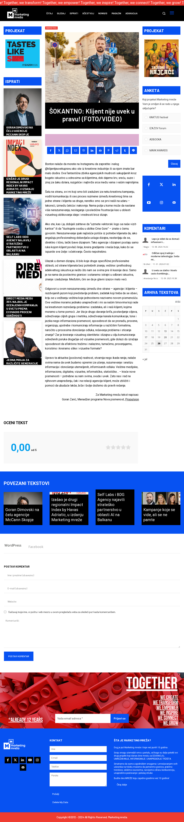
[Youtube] (148, 203)
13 (165, 331)
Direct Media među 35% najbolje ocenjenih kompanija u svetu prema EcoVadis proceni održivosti (22, 307)
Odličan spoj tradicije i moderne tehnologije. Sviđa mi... (165, 256)
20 (165, 337)
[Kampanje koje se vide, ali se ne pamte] (161, 508)
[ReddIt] (116, 150)
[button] (164, 13)
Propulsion (132, 399)
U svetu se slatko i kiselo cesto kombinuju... (164, 272)
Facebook (35, 547)
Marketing (51, 28)
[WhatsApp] (67, 150)
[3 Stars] (118, 447)
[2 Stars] (113, 447)
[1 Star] (108, 447)
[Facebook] (50, 150)
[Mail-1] (174, 203)
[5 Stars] (128, 447)
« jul (144, 359)
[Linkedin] (92, 150)
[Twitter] (161, 185)
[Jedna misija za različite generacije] (23, 340)
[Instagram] (161, 203)
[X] (59, 150)
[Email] (75, 150)
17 (146, 337)
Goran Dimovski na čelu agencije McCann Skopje (19, 131)
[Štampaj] (100, 150)
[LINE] (133, 150)
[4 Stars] (123, 447)
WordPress (12, 545)
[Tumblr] (125, 150)
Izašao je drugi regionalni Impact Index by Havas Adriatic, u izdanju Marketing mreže (20, 185)
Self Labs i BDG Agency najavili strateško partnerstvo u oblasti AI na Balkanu (18, 245)
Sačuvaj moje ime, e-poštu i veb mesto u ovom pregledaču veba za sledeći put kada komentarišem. (62, 611)
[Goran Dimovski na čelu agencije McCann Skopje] (23, 107)
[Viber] (83, 150)
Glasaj (174, 163)
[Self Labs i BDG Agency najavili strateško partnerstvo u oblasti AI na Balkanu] (23, 217)
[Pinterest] (108, 150)
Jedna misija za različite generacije (22, 361)
